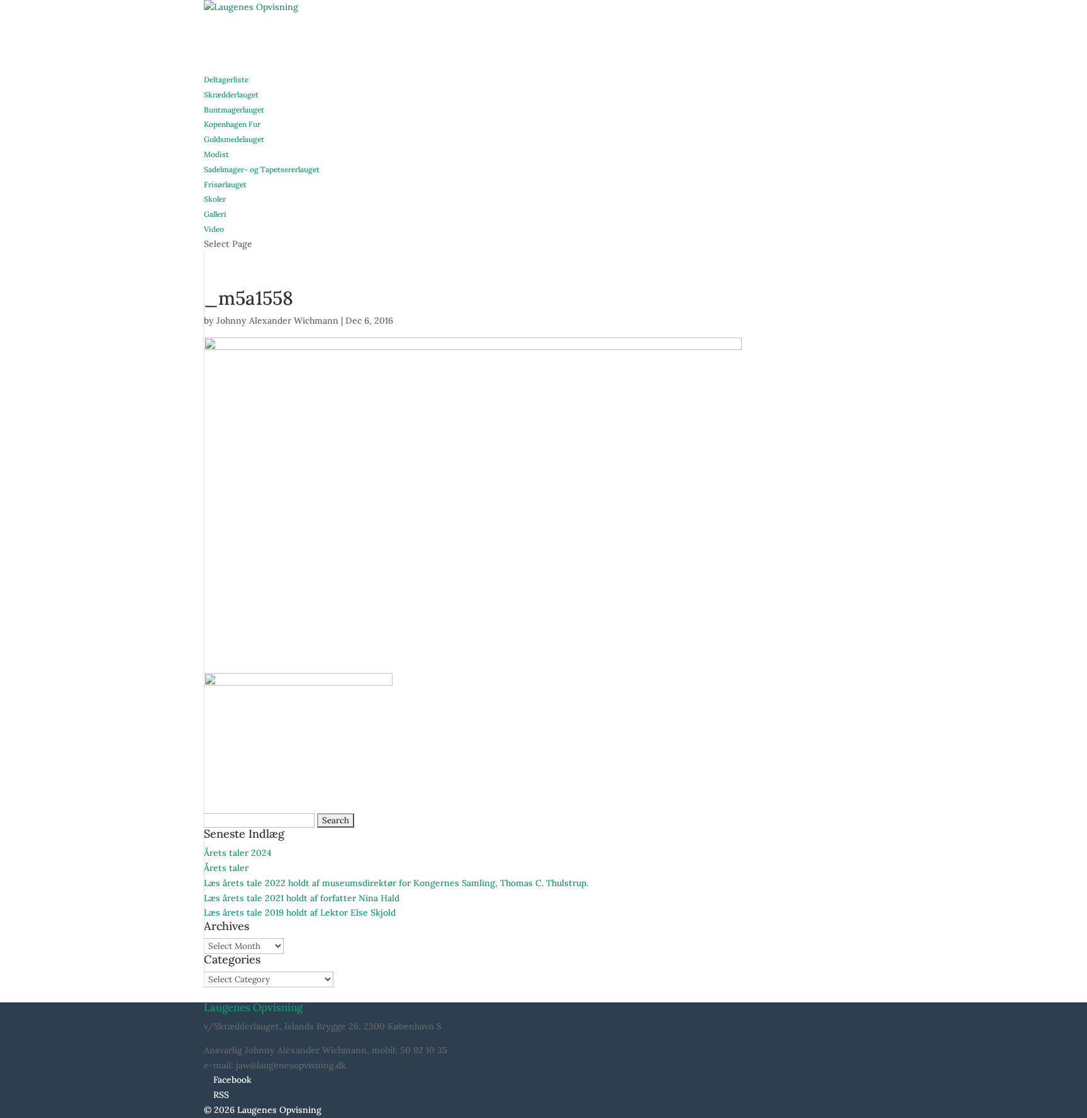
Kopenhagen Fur (232, 124)
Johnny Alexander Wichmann (277, 320)
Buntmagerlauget (234, 109)
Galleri (215, 214)
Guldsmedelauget (234, 139)
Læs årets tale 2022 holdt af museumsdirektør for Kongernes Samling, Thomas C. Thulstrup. (396, 883)
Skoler (215, 199)
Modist (216, 154)
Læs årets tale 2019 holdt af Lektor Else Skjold (300, 912)
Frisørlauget (225, 184)
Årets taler (226, 868)
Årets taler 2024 (238, 852)
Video (214, 229)
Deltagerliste (226, 79)
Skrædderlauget (231, 94)
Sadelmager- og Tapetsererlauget (262, 169)
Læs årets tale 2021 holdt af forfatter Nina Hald (301, 898)
